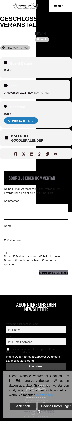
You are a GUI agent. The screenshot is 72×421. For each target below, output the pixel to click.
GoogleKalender (27, 140)
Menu (61, 6)
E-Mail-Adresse (14, 240)
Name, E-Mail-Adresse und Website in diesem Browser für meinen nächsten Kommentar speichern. (33, 260)
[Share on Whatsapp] (39, 153)
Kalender (20, 136)
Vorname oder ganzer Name (22, 324)
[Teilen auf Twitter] (23, 153)
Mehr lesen (45, 395)
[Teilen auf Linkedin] (31, 153)
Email (9, 336)
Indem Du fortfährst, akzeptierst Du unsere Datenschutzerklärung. (33, 351)
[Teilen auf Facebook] (15, 153)
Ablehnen (23, 406)
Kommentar (12, 200)
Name (8, 225)
